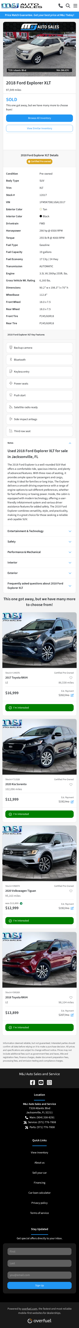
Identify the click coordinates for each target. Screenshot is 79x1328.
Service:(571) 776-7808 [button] (42, 1122)
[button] (60, 5)
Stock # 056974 (12, 886)
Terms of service (39, 1213)
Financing (39, 1183)
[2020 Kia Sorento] (39, 747)
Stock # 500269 (12, 992)
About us (39, 1163)
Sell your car (39, 1173)
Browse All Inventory (39, 118)
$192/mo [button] (66, 799)
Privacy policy (39, 1203)
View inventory (39, 1152)
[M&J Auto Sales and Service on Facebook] (31, 1082)
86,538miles (66, 683)
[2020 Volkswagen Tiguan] (39, 853)
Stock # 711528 (12, 779)
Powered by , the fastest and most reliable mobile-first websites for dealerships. (40, 1311)
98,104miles (66, 1002)
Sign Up (39, 1285)
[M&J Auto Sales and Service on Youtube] (39, 1082)
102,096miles (13, 789)
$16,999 (12, 693)
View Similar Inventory (39, 128)
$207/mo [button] (66, 1013)
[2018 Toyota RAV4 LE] (39, 960)
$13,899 (12, 1012)
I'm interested (21, 708)
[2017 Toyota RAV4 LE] (39, 640)
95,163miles (12, 896)
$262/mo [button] (66, 693)
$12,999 (12, 799)
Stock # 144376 (12, 672)
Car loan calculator (39, 1193)
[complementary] (68, 1317)
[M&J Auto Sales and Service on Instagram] (48, 1082)
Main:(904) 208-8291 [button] (42, 1117)
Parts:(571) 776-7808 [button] (42, 1127)
